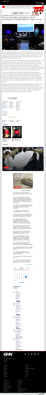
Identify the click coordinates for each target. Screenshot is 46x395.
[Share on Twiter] (38, 22)
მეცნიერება (20, 380)
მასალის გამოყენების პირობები (9, 358)
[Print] (43, 22)
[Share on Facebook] (35, 22)
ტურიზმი (19, 384)
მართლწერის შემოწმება (22, 389)
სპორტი (26, 376)
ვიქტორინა (20, 383)
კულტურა (5, 371)
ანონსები (5, 380)
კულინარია (20, 387)
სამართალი (6, 376)
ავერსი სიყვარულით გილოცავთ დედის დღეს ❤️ (16, 140)
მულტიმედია (5, 124)
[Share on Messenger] (36, 22)
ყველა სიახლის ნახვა (29, 264)
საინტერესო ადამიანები (8, 386)
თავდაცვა (27, 370)
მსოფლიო (27, 365)
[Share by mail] (40, 22)
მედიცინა (26, 374)
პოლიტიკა (5, 365)
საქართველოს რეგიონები (29, 368)
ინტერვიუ (5, 370)
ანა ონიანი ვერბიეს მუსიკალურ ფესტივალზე (6, 140)
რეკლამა (5, 360)
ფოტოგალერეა (6, 384)
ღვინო (19, 386)
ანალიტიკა (5, 368)
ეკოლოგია (27, 371)
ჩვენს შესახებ (6, 357)
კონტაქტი (5, 361)
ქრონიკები (5, 144)
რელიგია (26, 373)
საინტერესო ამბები (7, 387)
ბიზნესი (5, 374)
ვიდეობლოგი (6, 383)
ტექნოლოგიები (20, 381)
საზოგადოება (6, 373)
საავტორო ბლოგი (7, 381)
